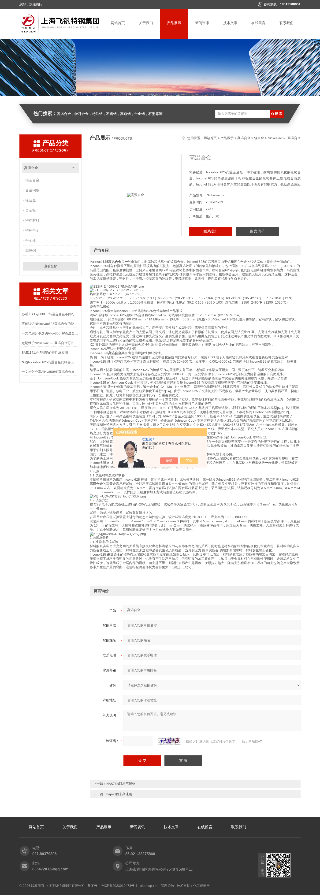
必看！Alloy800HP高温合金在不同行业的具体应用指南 (50, 314)
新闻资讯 (202, 23)
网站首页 (118, 23)
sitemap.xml (149, 886)
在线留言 (258, 23)
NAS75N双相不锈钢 (120, 784)
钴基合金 (32, 180)
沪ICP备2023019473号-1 (119, 886)
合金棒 (30, 240)
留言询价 (257, 231)
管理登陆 (167, 886)
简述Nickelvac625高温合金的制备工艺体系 (50, 362)
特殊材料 (32, 220)
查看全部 (50, 266)
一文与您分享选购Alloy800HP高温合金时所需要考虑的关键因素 (50, 333)
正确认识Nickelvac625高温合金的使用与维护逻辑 (50, 324)
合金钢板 (32, 190)
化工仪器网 (201, 886)
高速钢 (30, 251)
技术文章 (230, 23)
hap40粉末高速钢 (119, 794)
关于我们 (146, 23)
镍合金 (30, 200)
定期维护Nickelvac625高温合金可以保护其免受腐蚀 (50, 343)
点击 (73, 168)
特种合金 (32, 230)
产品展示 (174, 23)
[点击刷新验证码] (169, 741)
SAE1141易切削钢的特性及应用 (45, 352)
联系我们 (286, 23)
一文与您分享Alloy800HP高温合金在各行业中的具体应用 (50, 372)
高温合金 (31, 168)
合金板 (30, 210)
